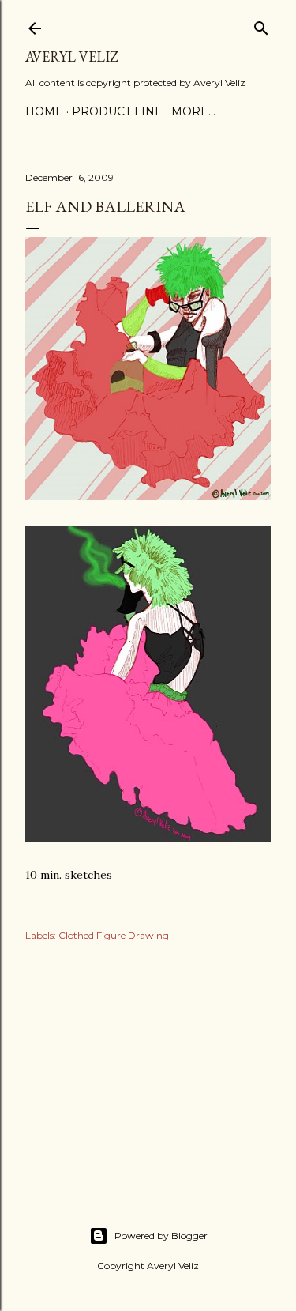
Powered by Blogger (161, 1235)
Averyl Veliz (71, 56)
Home (44, 111)
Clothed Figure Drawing (113, 935)
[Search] (261, 24)
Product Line (117, 111)
